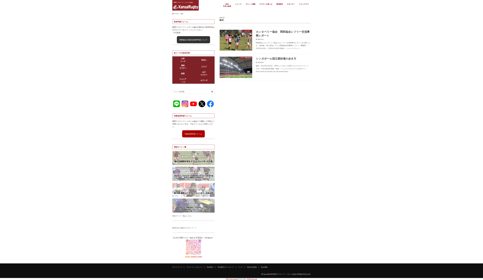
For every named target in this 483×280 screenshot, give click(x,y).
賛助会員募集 (252, 267)
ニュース (238, 4)
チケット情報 (250, 4)
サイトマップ (177, 267)
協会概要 (264, 267)
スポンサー (291, 4)
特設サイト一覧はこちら (182, 216)
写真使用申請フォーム (193, 134)
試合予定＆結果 (227, 5)
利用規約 (210, 267)
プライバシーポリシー (194, 267)
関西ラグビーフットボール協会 (284, 274)
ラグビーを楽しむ (265, 4)
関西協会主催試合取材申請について (193, 40)
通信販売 (279, 4)
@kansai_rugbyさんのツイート (184, 228)
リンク (240, 267)
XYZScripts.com (252, 279)
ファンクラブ (304, 4)
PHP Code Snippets (232, 279)
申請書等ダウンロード (225, 267)
